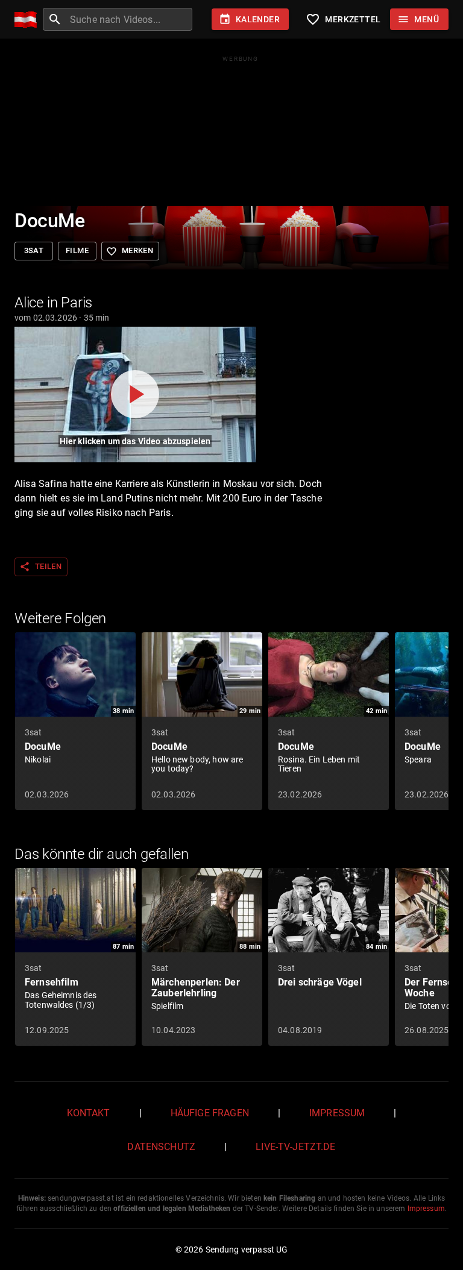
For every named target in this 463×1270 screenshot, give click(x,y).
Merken (129, 251)
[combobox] (129, 19)
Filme (77, 250)
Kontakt (88, 1113)
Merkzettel (343, 19)
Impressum (337, 1113)
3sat (34, 250)
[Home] (28, 19)
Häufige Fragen (210, 1113)
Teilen (40, 566)
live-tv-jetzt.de (295, 1146)
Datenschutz (161, 1146)
